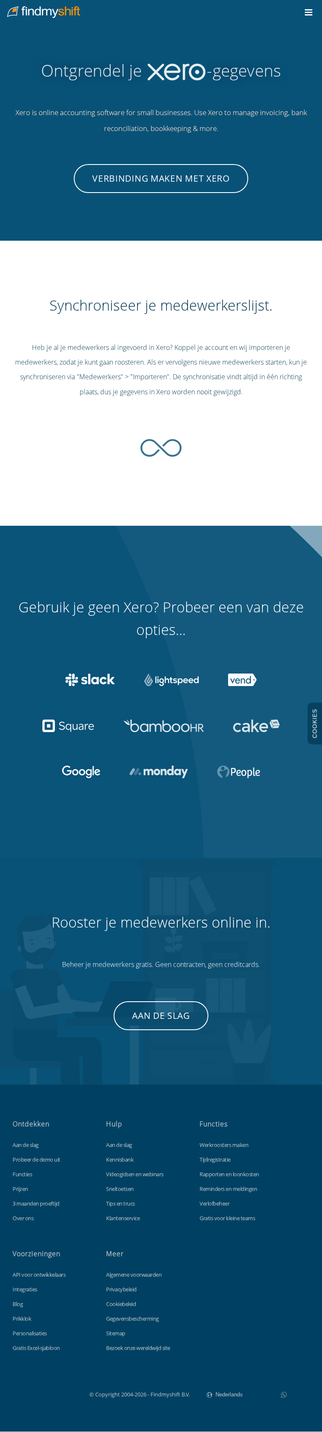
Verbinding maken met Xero (161, 178)
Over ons (23, 1218)
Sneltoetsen (120, 1189)
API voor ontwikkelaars (39, 1274)
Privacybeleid (121, 1289)
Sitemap (115, 1333)
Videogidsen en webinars (135, 1174)
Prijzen (20, 1189)
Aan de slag (161, 1015)
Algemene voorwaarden (133, 1274)
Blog (18, 1304)
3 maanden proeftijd (36, 1203)
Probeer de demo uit (36, 1159)
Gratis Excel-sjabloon (36, 1348)
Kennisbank (119, 1159)
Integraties (25, 1289)
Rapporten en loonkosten (229, 1174)
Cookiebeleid (121, 1304)
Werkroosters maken (224, 1145)
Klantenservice (123, 1218)
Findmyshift (47, 1393)
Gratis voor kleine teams (227, 1218)
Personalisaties (30, 1333)
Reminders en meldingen (228, 1189)
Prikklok (22, 1318)
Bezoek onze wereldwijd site (138, 1348)
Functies (22, 1174)
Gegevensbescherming (132, 1318)
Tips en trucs (120, 1203)
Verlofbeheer (214, 1203)
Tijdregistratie (215, 1159)
